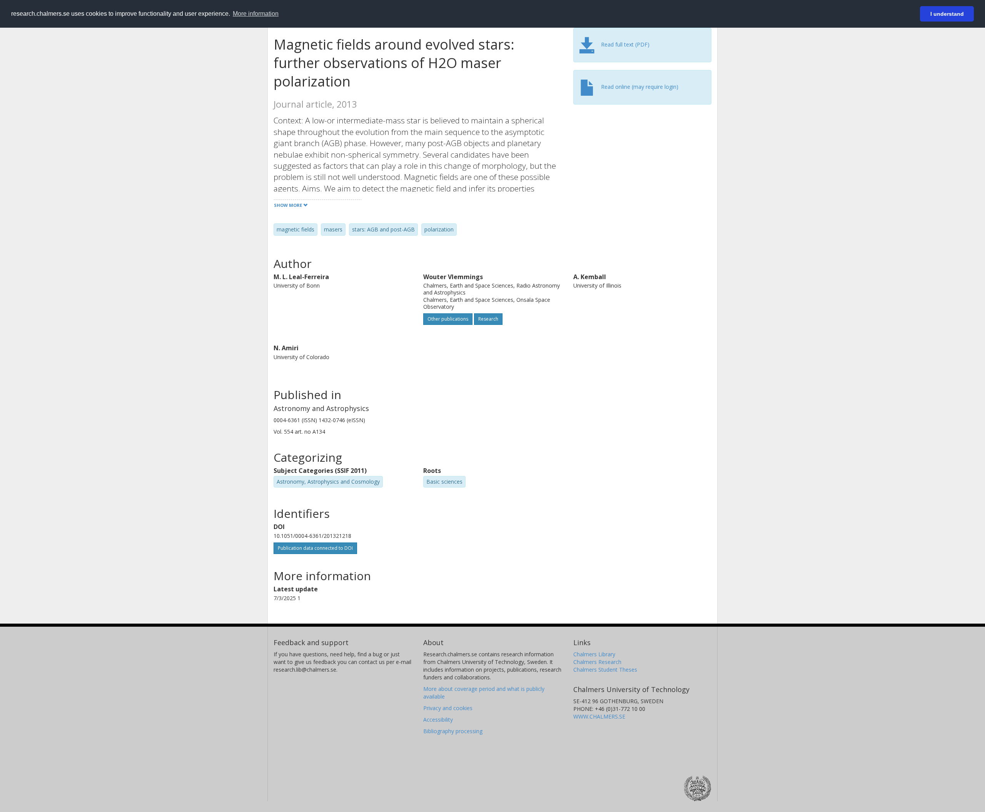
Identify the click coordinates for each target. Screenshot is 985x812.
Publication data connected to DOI (315, 548)
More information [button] (256, 13)
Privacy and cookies (447, 708)
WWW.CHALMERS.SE (599, 716)
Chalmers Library (594, 654)
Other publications (447, 319)
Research (488, 319)
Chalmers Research (597, 662)
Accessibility (438, 719)
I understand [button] (947, 14)
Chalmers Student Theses (605, 669)
